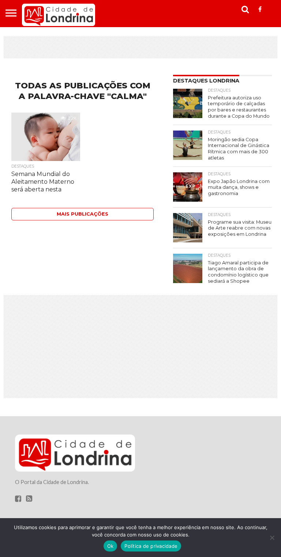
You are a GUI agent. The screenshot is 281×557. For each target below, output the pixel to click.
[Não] (272, 537)
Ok (110, 546)
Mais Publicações (82, 214)
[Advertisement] (140, 47)
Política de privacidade (150, 546)
